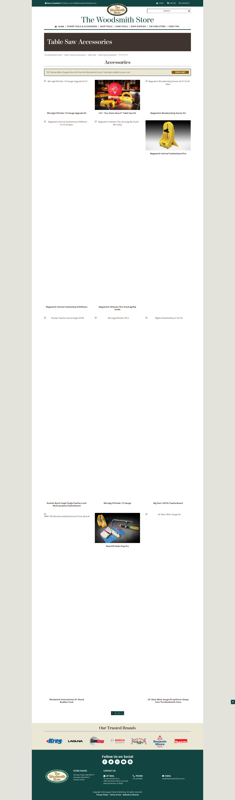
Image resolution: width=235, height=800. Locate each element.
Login (160, 3)
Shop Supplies (138, 26)
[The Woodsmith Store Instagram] (117, 762)
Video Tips (173, 26)
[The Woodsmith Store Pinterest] (130, 762)
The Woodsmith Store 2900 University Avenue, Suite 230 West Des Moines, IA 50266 (115, 781)
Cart (172, 3)
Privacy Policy (102, 795)
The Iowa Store (157, 26)
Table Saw (92, 55)
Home (60, 26)
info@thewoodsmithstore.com (173, 779)
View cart (180, 72)
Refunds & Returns (131, 795)
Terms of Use (115, 795)
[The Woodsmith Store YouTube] (123, 762)
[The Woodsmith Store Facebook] (104, 762)
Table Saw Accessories (107, 55)
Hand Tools (121, 26)
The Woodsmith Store (53, 55)
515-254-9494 (137, 779)
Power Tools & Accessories (82, 26)
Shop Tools (106, 26)
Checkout (185, 3)
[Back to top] (233, 702)
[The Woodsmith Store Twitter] (111, 762)
